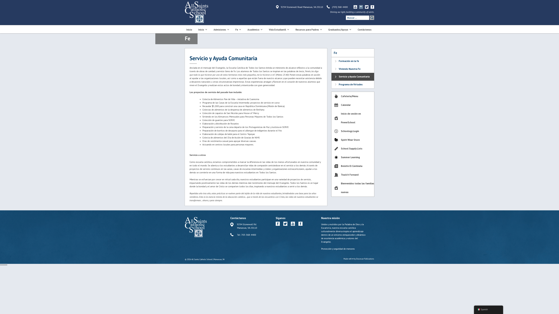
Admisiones (220, 29)
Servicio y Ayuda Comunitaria (354, 76)
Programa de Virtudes (351, 84)
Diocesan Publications (365, 259)
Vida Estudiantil (277, 29)
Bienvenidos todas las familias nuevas (357, 188)
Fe (236, 29)
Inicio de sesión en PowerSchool (351, 118)
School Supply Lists (351, 148)
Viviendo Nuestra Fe (349, 69)
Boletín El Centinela (351, 166)
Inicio (189, 29)
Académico (253, 29)
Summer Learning (350, 157)
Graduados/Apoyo (338, 29)
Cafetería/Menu (349, 96)
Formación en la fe (349, 61)
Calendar (346, 105)
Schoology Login (350, 131)
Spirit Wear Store (350, 139)
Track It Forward (350, 174)
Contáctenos (365, 29)
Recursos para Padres (307, 29)
